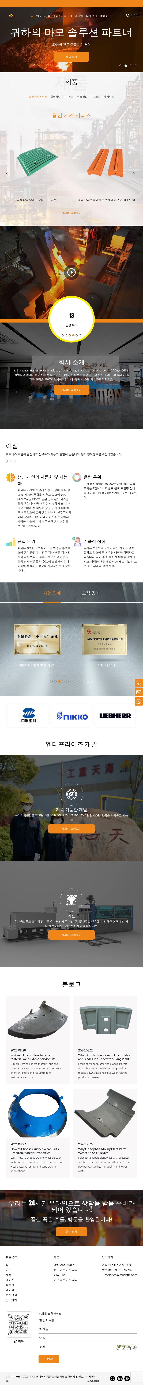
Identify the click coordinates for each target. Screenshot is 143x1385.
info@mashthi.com (124, 1275)
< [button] (7, 173)
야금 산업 (60, 1275)
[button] (120, 66)
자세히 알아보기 (71, 213)
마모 (39, 16)
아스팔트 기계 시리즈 (67, 1280)
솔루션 (68, 16)
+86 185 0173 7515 (119, 1265)
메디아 (79, 16)
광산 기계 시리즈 (64, 1265)
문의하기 (105, 16)
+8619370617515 (121, 1270)
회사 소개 (91, 16)
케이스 (57, 16)
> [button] (134, 173)
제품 (47, 16)
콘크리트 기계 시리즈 (67, 1270)
